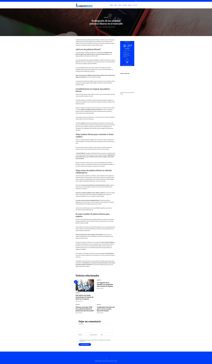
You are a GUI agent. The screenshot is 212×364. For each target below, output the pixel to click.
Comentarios (81, 323)
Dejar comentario (112, 26)
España (111, 5)
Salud (115, 5)
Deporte (130, 5)
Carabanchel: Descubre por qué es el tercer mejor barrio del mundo (106, 309)
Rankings (106, 17)
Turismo (119, 5)
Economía (125, 5)
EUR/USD (131, 92)
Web (102, 334)
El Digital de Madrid (98, 360)
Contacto (115, 360)
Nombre (80, 334)
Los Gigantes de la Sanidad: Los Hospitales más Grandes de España (105, 284)
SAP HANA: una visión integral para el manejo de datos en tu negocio (85, 297)
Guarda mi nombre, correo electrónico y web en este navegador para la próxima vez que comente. (95, 340)
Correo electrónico (93, 334)
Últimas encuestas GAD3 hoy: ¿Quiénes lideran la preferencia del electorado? (85, 309)
